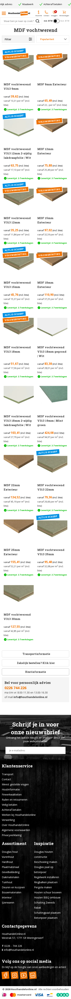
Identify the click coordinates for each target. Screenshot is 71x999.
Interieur (7, 897)
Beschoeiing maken (45, 862)
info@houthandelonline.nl (30, 697)
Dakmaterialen (10, 877)
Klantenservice (17, 766)
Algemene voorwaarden (16, 830)
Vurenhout (8, 857)
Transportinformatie (36, 654)
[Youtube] (23, 975)
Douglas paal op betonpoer (43, 869)
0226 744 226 (15, 688)
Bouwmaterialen (11, 892)
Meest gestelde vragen (15, 784)
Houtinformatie (35, 672)
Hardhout (7, 862)
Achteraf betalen (11, 809)
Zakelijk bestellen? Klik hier (35, 663)
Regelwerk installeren (46, 877)
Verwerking (8, 820)
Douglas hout (10, 851)
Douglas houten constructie (43, 854)
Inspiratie (44, 843)
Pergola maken (43, 887)
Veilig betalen (9, 804)
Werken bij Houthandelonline (19, 815)
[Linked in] (33, 975)
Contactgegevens (19, 926)
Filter (8, 39)
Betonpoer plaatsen (46, 917)
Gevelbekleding (10, 872)
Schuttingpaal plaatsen (47, 912)
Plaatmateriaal (10, 867)
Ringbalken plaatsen (46, 882)
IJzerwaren (8, 902)
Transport (7, 774)
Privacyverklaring (11, 835)
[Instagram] (14, 975)
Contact (6, 779)
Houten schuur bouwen (48, 892)
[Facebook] (5, 975)
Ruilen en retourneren (14, 799)
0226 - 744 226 (13, 946)
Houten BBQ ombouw (47, 897)
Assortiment (14, 843)
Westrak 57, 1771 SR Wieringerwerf (22, 938)
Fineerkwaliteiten (12, 794)
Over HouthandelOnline (15, 825)
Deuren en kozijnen (13, 887)
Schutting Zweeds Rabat (44, 905)
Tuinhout (7, 882)
